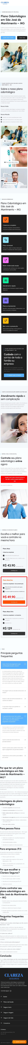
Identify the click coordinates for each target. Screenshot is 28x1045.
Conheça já (14, 570)
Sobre (5, 997)
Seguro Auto (7, 1007)
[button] (14, 665)
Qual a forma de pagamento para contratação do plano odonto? (11, 665)
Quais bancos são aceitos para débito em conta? (12, 756)
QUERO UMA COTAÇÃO (15, 375)
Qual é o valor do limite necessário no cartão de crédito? (12, 699)
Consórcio (7, 1023)
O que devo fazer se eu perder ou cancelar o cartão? (11, 707)
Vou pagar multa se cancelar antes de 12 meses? (13, 691)
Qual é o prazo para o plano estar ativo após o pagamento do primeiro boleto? (13, 748)
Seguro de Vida (8, 1018)
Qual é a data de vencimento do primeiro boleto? (11, 740)
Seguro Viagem (8, 1012)
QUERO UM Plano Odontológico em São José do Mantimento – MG (15, 479)
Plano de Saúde (8, 1002)
